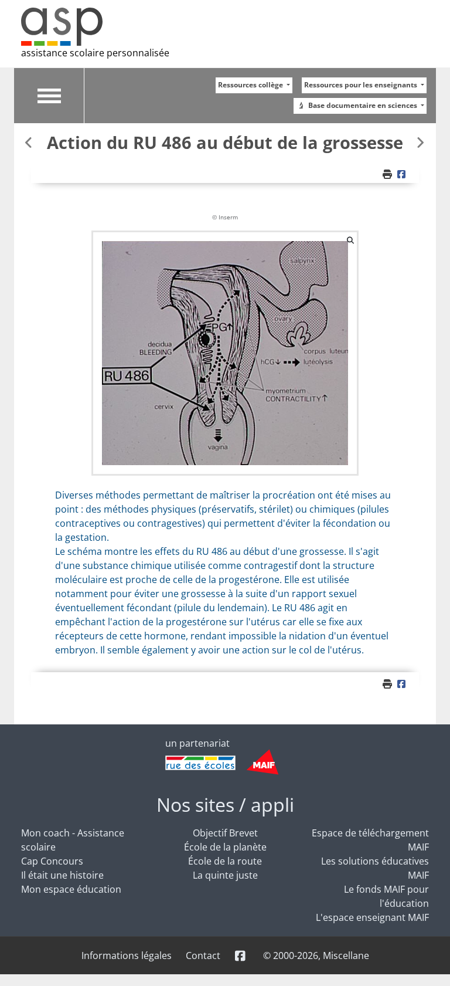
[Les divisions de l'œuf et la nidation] (420, 142)
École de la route (225, 861)
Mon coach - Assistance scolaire (72, 839)
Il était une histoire (62, 875)
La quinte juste (225, 875)
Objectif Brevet (225, 832)
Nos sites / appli (225, 804)
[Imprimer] (388, 174)
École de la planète (225, 847)
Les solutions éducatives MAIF (375, 868)
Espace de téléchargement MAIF (370, 839)
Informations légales (126, 955)
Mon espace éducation (71, 889)
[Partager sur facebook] (403, 174)
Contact (203, 955)
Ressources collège (251, 85)
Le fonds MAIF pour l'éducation (386, 896)
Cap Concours (52, 861)
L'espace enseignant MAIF (372, 917)
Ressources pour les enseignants (361, 85)
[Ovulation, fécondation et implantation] (30, 142)
